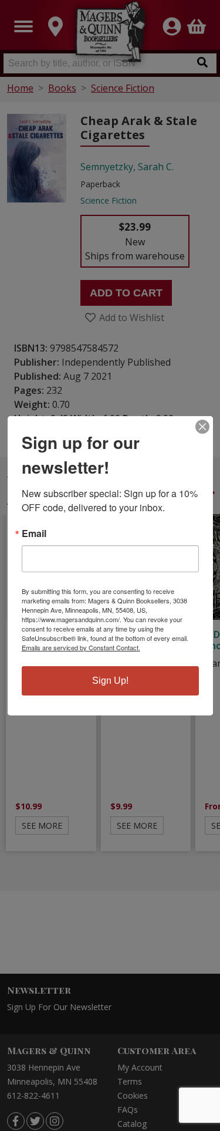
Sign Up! (110, 681)
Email (34, 533)
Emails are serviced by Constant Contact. (81, 647)
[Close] (202, 427)
